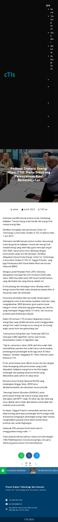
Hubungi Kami (52, 62)
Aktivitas (51, 49)
